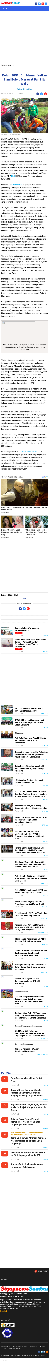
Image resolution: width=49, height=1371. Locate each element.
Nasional (11, 65)
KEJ (5, 1348)
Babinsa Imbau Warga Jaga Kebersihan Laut (27, 629)
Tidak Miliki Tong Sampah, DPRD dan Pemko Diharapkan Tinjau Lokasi (31, 891)
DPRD (45, 895)
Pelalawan (43, 1039)
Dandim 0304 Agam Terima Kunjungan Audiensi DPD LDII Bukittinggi (27, 981)
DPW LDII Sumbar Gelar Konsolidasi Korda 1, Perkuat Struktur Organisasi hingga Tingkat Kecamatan (30, 643)
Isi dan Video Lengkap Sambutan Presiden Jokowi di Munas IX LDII (29, 903)
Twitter (42, 1352)
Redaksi (3, 1311)
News (45, 635)
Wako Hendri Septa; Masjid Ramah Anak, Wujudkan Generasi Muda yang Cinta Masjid (31, 878)
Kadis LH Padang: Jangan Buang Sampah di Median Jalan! (29, 709)
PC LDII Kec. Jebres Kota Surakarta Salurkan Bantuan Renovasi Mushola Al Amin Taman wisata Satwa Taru (31, 794)
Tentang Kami (5, 1347)
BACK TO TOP (43, 1271)
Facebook (39, 1352)
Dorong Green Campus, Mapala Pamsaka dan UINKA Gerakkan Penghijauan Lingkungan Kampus (27, 1093)
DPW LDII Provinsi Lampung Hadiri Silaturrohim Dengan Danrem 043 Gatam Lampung (30, 722)
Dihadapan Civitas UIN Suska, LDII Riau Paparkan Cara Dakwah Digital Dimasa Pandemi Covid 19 (30, 864)
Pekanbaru (43, 932)
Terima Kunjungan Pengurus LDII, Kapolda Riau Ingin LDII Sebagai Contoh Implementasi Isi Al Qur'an (30, 850)
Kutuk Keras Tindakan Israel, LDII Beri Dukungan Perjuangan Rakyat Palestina (30, 768)
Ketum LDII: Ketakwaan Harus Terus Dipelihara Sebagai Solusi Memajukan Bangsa (31, 819)
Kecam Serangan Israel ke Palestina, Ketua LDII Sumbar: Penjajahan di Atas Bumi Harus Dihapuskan (31, 754)
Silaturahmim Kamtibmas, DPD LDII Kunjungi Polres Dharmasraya (30, 940)
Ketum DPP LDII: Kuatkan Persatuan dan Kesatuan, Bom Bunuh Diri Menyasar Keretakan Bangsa (31, 953)
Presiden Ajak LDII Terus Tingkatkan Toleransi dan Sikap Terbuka (31, 914)
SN (5, 9)
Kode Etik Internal (14, 1348)
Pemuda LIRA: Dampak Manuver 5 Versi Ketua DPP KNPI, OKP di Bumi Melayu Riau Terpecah (30, 927)
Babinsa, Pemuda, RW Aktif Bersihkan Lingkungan (27, 1050)
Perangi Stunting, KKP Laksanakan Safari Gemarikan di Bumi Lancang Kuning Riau (30, 966)
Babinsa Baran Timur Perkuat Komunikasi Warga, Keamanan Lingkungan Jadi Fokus (25, 1122)
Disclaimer (33, 1347)
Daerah (44, 944)
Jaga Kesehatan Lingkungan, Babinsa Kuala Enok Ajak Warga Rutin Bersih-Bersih (29, 1107)
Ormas (45, 651)
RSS (47, 1352)
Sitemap (44, 1352)
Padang (44, 714)
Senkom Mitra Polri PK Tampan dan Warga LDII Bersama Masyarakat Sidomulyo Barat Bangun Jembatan (30, 1015)
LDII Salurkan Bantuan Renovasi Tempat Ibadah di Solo (29, 781)
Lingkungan (42, 1054)
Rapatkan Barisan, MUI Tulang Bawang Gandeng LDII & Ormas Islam (31, 807)
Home (3, 65)
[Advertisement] (24, 38)
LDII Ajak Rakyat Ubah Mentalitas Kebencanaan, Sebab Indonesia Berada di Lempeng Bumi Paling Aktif (29, 1000)
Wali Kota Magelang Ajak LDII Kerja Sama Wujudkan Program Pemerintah (30, 740)
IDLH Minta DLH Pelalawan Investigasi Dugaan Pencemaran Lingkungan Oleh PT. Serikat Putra (30, 1033)
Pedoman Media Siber (20, 1347)
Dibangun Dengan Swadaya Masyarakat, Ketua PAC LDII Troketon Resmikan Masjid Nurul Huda (29, 835)
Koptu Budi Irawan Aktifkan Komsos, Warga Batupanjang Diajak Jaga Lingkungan (28, 1141)
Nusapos (43, 1347)
